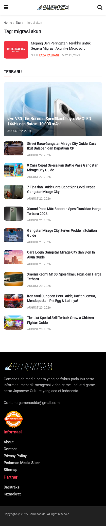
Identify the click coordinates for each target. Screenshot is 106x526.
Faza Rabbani (49, 55)
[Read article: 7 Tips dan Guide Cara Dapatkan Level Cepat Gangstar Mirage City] (13, 192)
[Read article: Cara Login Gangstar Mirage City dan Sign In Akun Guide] (13, 257)
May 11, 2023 (71, 55)
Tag (18, 22)
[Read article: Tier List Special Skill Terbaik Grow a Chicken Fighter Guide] (13, 323)
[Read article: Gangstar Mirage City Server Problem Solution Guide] (13, 235)
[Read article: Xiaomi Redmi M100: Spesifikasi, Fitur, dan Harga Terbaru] (13, 279)
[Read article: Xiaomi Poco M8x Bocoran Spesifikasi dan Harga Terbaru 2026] (13, 214)
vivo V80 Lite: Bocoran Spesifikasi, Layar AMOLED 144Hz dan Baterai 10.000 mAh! (49, 121)
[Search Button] (99, 7)
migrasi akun (33, 22)
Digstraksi (12, 487)
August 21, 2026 (39, 220)
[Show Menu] (6, 7)
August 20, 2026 (39, 286)
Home (8, 22)
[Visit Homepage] (53, 7)
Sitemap (10, 469)
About (9, 442)
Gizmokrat (12, 494)
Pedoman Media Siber (22, 463)
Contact (10, 449)
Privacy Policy (15, 456)
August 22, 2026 (19, 131)
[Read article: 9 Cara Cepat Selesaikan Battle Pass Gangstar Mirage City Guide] (13, 170)
